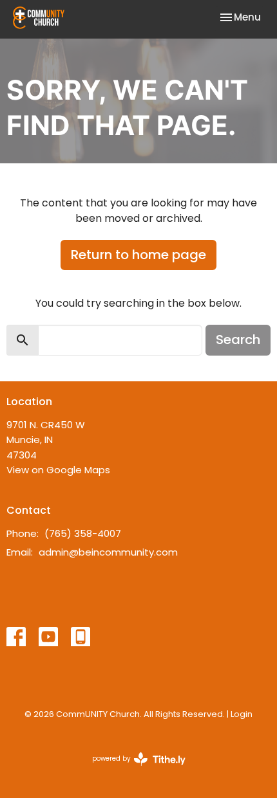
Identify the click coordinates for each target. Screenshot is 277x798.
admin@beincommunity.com (108, 552)
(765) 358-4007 (82, 533)
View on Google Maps (58, 469)
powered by (132, 769)
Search (238, 340)
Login (242, 714)
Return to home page (138, 255)
